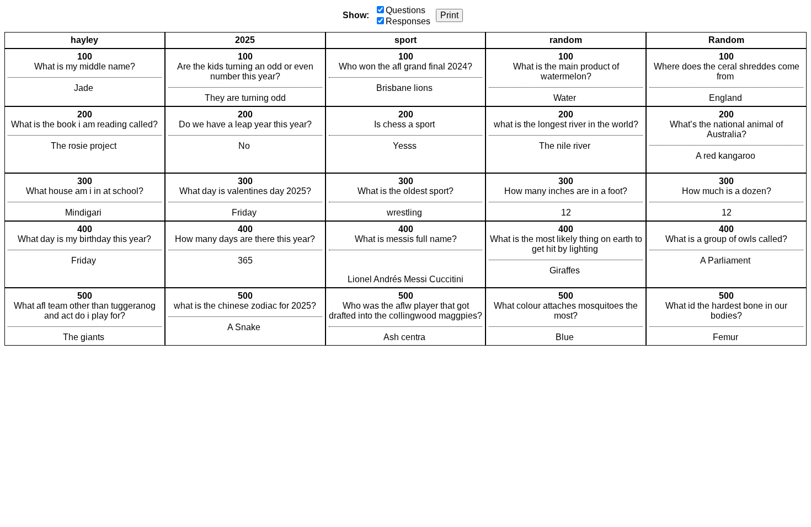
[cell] (84, 77)
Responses (408, 21)
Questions (405, 10)
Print (449, 15)
